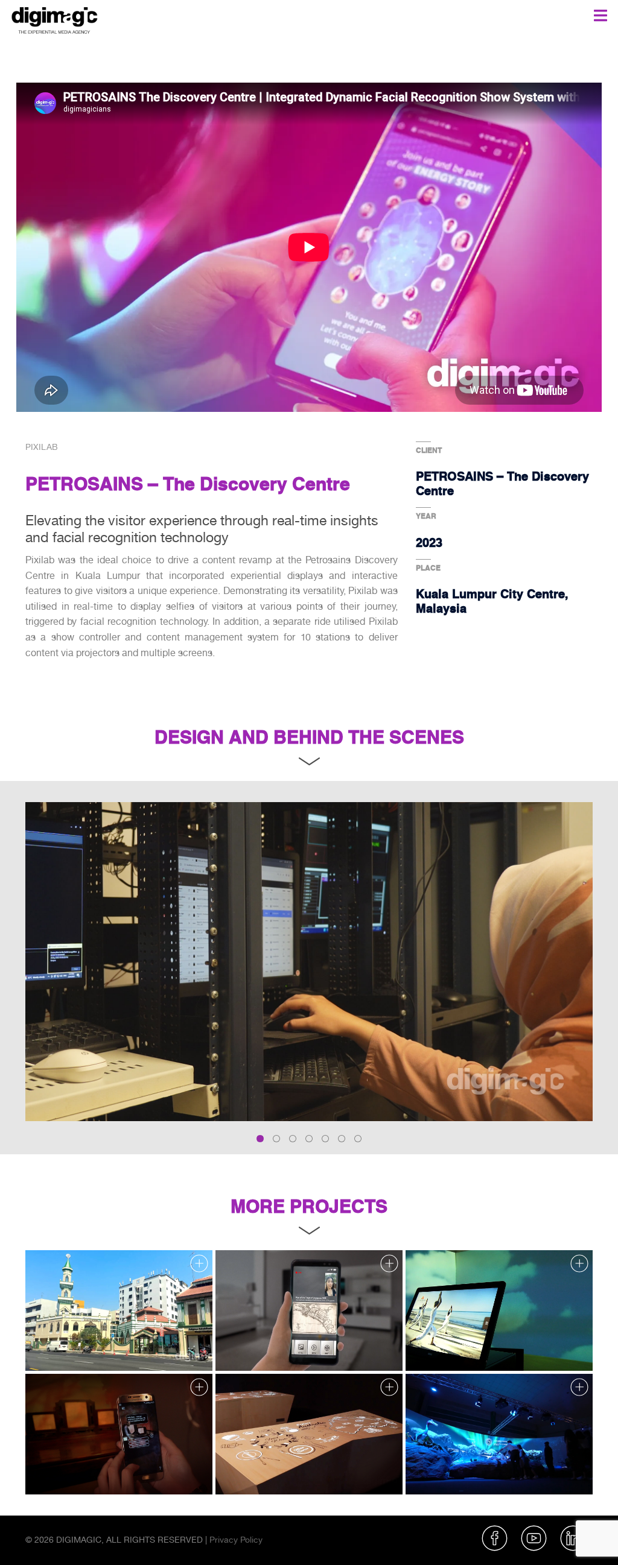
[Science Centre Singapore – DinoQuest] (499, 1434)
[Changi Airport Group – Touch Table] (309, 1434)
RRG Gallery (55, 1347)
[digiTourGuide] (309, 1310)
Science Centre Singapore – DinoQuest (487, 1470)
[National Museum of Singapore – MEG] (118, 1434)
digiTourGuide (247, 1347)
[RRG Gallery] (118, 1310)
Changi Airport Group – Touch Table (288, 1470)
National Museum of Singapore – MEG (105, 1470)
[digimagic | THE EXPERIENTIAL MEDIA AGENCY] (54, 19)
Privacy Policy (236, 1540)
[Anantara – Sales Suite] (499, 1310)
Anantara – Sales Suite (455, 1347)
